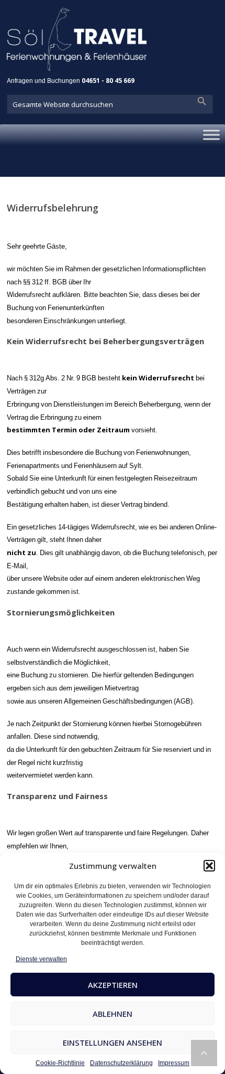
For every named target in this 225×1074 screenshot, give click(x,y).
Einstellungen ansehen (112, 1042)
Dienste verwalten (41, 958)
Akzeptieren (113, 985)
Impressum (173, 1062)
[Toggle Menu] (211, 134)
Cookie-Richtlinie (60, 1062)
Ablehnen (112, 1013)
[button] (209, 865)
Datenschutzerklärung (121, 1062)
